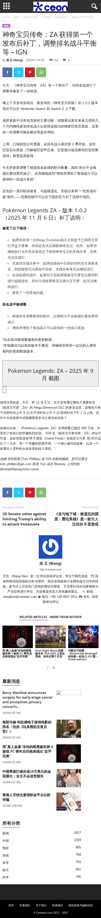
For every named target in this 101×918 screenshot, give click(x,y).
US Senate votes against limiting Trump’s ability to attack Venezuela (24, 518)
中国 (5, 841)
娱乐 (5, 870)
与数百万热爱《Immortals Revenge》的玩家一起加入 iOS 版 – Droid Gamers (83, 655)
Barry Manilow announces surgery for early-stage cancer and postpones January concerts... (27, 699)
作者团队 (24, 905)
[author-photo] (50, 547)
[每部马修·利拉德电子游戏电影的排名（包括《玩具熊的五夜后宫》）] (68, 729)
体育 (5, 863)
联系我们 (57, 905)
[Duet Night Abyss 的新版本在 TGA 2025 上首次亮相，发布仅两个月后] (50, 637)
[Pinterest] (30, 72)
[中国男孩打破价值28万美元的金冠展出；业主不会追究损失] (68, 778)
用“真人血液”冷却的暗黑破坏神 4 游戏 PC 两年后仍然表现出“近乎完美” (17, 653)
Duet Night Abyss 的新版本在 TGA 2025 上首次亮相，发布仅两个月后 (50, 653)
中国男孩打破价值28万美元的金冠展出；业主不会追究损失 (26, 773)
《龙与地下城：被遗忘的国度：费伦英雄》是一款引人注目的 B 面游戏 (76, 518)
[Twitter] (19, 72)
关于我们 (41, 905)
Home (5, 17)
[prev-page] (47, 667)
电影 (5, 848)
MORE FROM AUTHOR (66, 617)
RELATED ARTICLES (33, 617)
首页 (11, 905)
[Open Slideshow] (4, 389)
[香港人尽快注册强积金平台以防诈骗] (68, 801)
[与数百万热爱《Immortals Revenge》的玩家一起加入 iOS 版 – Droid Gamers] (83, 637)
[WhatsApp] (41, 72)
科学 (5, 877)
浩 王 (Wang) (14, 60)
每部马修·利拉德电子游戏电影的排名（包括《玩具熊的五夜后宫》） (26, 727)
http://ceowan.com (51, 569)
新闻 (5, 833)
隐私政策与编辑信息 (81, 905)
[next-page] (53, 667)
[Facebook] (7, 72)
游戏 (16, 17)
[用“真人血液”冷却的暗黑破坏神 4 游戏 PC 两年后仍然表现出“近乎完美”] (17, 637)
